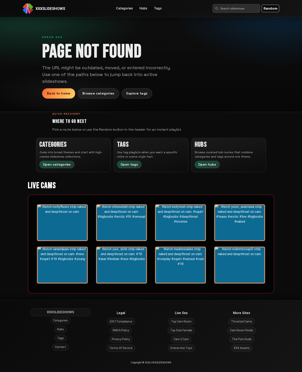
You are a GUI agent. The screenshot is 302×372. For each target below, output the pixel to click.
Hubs (143, 8)
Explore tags (137, 93)
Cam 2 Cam (181, 339)
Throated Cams (241, 321)
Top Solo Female (181, 330)
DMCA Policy (121, 330)
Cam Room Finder (241, 330)
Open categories (57, 164)
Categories (124, 8)
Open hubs (207, 164)
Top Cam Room (181, 321)
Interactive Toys (181, 348)
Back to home (58, 93)
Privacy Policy (121, 339)
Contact (60, 347)
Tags (158, 8)
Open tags (129, 164)
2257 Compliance (121, 321)
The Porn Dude (241, 339)
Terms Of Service (121, 348)
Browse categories (98, 93)
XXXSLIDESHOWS (60, 312)
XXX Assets (242, 348)
